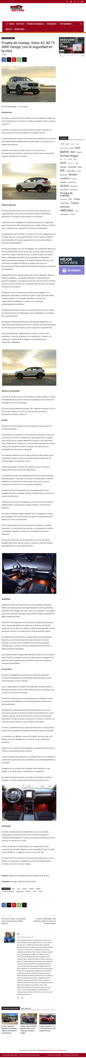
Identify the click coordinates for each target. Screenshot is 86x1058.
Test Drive (64, 203)
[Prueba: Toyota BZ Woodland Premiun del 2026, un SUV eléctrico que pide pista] (10, 1018)
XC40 (40, 891)
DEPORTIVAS (19, 29)
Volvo (34, 891)
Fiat (75, 159)
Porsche (63, 189)
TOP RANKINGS (65, 24)
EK (5, 54)
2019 (13, 889)
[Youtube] (82, 1)
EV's (61, 159)
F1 (65, 159)
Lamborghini (70, 171)
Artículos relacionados (11, 1008)
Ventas (77, 211)
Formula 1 (71, 163)
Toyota (75, 203)
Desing (24, 889)
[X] (78, 1)
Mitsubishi (63, 175)
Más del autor (26, 1008)
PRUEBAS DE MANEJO (35, 24)
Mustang (73, 179)
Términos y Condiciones (70, 1055)
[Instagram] (71, 1)
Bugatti (79, 152)
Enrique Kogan (69, 156)
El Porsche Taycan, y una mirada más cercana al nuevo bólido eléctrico (13, 921)
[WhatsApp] (19, 59)
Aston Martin (64, 148)
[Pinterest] (74, 1)
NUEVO (38, 889)
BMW (72, 152)
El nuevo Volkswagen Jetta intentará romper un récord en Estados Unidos (45, 921)
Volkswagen (64, 214)
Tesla (76, 199)
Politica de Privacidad (54, 1055)
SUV (70, 199)
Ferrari (70, 159)
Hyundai (72, 167)
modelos (65, 178)
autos (64, 151)
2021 (77, 144)
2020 (72, 144)
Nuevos (74, 186)
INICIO (12, 24)
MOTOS (8, 29)
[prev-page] (3, 1037)
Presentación (73, 190)
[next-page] (6, 1037)
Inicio (3, 35)
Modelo (31, 889)
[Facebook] (67, 1)
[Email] (24, 59)
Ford (63, 163)
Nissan (63, 182)
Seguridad (19, 891)
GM (76, 163)
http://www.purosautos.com (25, 937)
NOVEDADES (51, 24)
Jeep (80, 167)
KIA (62, 170)
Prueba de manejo (8, 891)
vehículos (66, 210)
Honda (63, 167)
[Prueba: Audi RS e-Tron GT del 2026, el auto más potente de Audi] (47, 1018)
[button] (81, 24)
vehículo (28, 891)
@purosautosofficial (55, 1050)
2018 (62, 144)
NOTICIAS (20, 24)
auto (18, 889)
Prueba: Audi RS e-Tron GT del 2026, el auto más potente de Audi (47, 1028)
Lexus (79, 171)
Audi (71, 148)
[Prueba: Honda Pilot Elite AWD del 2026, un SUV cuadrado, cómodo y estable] (28, 1018)
